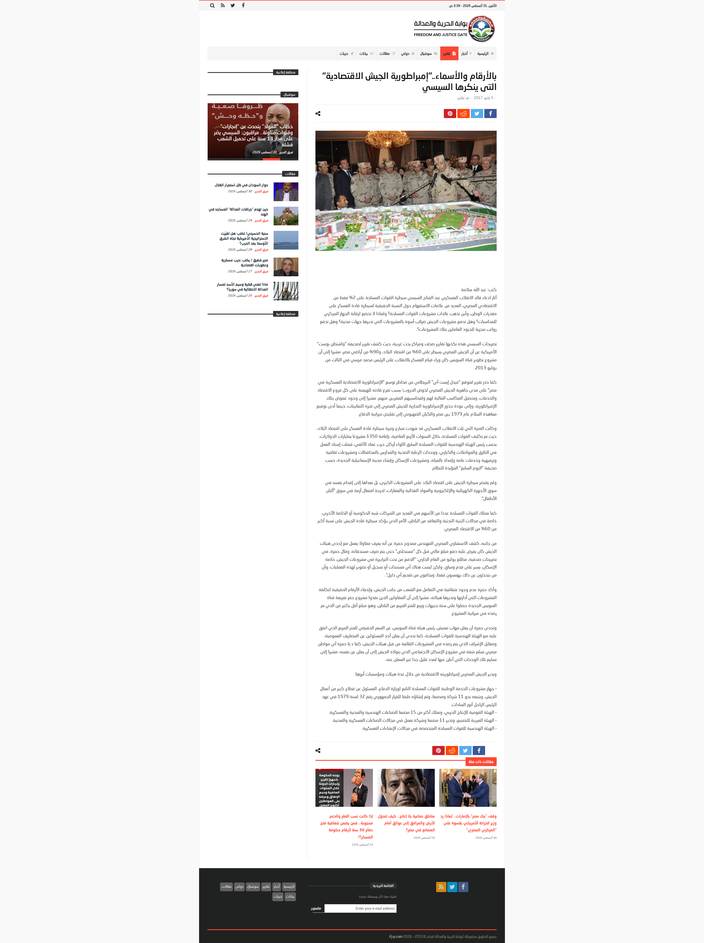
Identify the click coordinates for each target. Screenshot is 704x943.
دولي (239, 886)
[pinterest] (450, 113)
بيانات (290, 896)
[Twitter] (233, 6)
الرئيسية (289, 886)
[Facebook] (243, 6)
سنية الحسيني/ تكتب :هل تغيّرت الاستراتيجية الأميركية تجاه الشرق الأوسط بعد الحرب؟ (243, 238)
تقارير (460, 98)
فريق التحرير (286, 152)
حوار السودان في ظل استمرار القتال (241, 185)
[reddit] (463, 113)
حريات (278, 896)
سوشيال (253, 886)
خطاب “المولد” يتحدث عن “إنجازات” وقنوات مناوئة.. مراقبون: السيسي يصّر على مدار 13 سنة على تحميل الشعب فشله (253, 135)
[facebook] (490, 113)
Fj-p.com (395, 936)
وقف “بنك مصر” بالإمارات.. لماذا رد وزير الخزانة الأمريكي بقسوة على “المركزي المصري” (469, 823)
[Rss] (223, 6)
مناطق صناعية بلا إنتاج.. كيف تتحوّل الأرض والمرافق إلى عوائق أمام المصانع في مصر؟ (406, 823)
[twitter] (477, 113)
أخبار (277, 886)
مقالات (226, 886)
